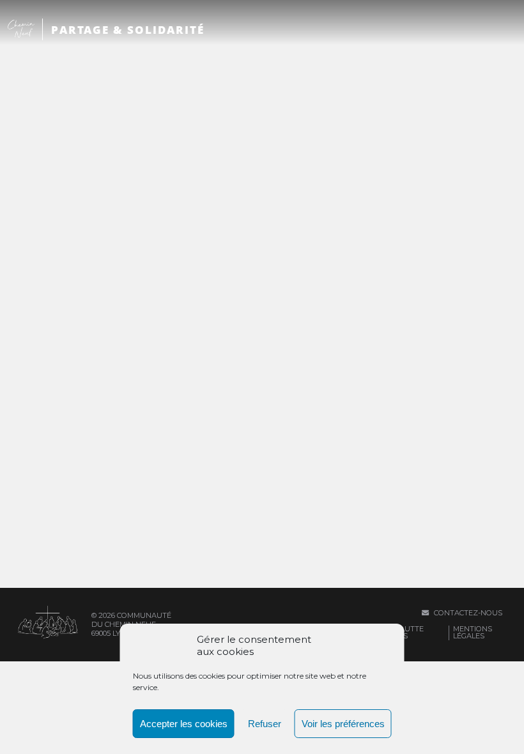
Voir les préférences (343, 723)
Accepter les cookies (183, 723)
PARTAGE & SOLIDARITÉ (127, 29)
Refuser (264, 723)
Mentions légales (472, 632)
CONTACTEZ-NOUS (467, 612)
